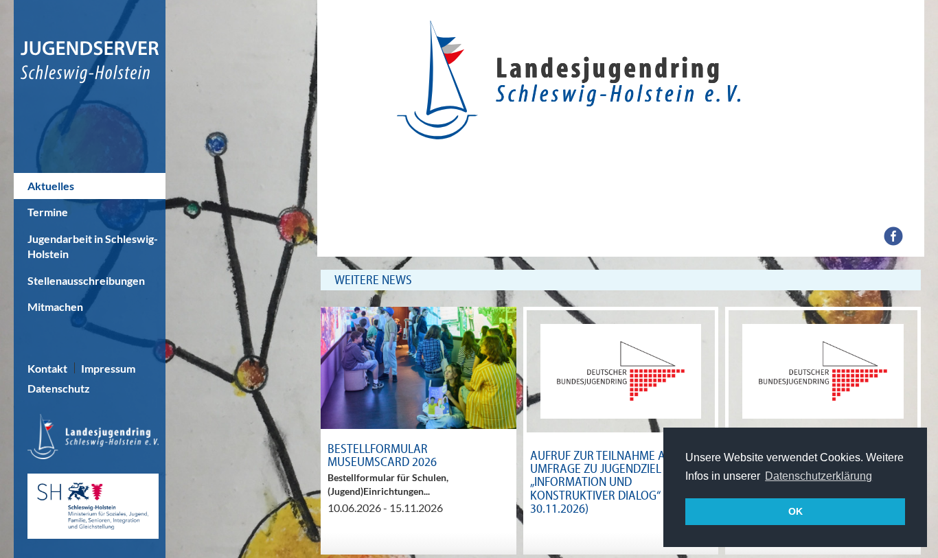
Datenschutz (58, 388)
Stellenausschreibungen (86, 280)
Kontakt (47, 368)
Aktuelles (50, 185)
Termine (47, 211)
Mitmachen (55, 306)
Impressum (108, 368)
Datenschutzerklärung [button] (818, 476)
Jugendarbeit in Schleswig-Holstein (92, 246)
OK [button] (795, 511)
